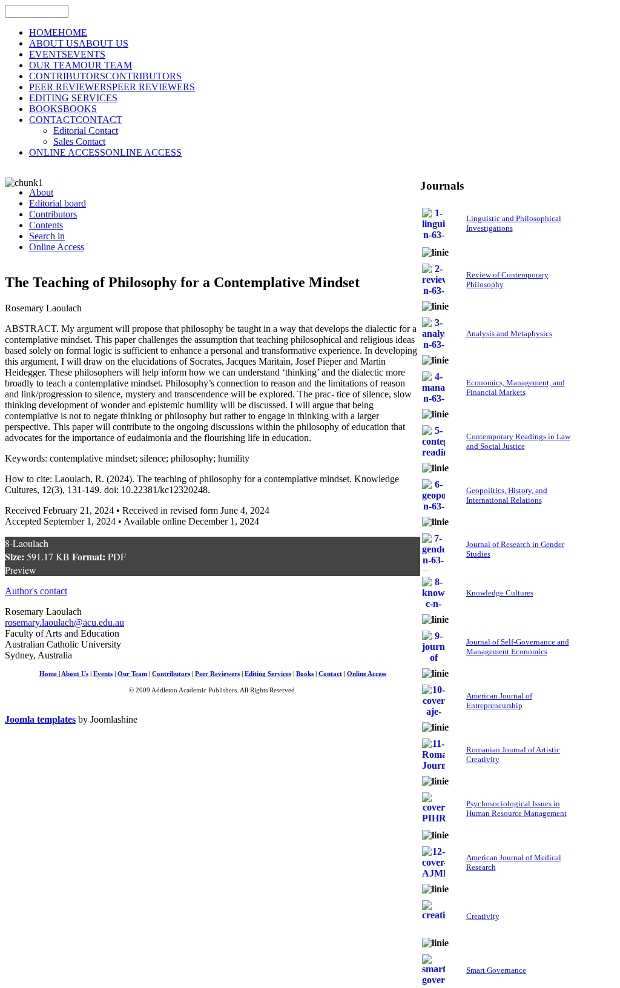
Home (49, 674)
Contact (330, 674)
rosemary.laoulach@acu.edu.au (64, 622)
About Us (74, 674)
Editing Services (268, 674)
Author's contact (36, 591)
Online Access (366, 674)
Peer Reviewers (217, 674)
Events (103, 674)
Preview (20, 569)
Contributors (171, 674)
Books (305, 674)
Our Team (132, 674)
